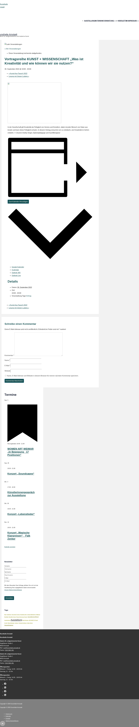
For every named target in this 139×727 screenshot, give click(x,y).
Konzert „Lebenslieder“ (21, 514)
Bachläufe (6, 616)
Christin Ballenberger (31, 614)
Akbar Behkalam (11, 623)
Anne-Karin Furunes (16, 614)
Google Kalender (18, 267)
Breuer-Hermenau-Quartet (21, 616)
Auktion (16, 623)
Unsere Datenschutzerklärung (13, 590)
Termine (100, 21)
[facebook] (5, 684)
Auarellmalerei (7, 620)
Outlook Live (16, 275)
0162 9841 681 (9, 650)
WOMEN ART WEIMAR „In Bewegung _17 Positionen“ (20, 451)
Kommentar (9, 355)
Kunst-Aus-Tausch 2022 (18, 73)
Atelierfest (9, 614)
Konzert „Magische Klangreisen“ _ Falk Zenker (18, 535)
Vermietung (109, 21)
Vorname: (7, 566)
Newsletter (123, 21)
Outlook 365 (16, 273)
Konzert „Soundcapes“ (20, 473)
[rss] (5, 688)
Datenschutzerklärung (12, 721)
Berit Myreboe (25, 620)
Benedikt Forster (12, 616)
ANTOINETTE (32, 620)
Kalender (8, 716)
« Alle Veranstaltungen (13, 49)
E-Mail (7, 365)
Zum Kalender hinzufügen (18, 201)
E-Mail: (6, 578)
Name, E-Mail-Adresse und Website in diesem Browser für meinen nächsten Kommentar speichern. (42, 376)
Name (7, 360)
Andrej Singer (30, 623)
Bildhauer (38, 614)
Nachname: (7, 572)
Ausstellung (16, 620)
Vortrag (28, 296)
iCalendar (15, 270)
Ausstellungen (90, 21)
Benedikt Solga (23, 614)
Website (7, 371)
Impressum (132, 21)
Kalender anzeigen (9, 547)
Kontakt (8, 718)
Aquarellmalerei (8, 625)
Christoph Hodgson (23, 623)
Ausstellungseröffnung (33, 616)
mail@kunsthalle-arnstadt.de (11, 648)
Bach (5, 614)
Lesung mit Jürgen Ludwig (19, 76)
